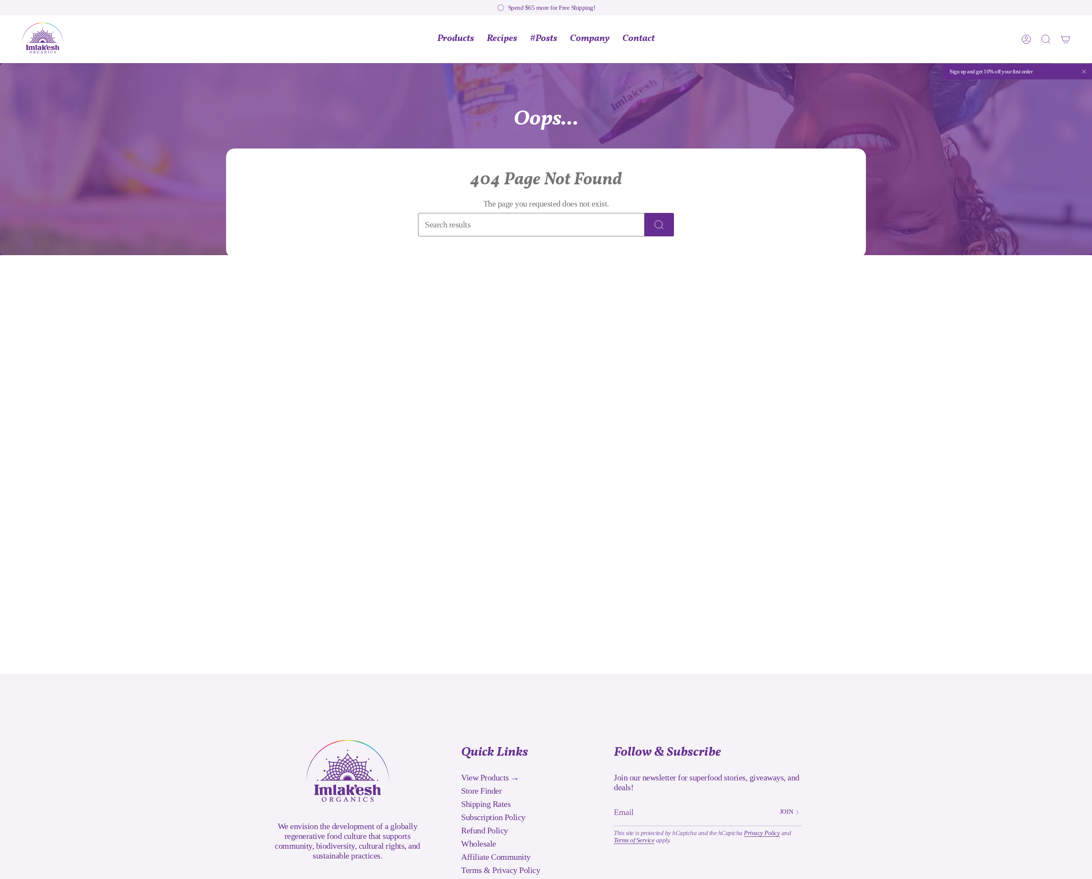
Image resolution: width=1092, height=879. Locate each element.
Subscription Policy (493, 817)
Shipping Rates (486, 804)
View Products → (490, 777)
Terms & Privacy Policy (500, 870)
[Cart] (1065, 39)
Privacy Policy (762, 833)
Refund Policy (484, 830)
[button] (589, 39)
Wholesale (478, 843)
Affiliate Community (496, 857)
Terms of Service (634, 840)
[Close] (1083, 71)
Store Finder (481, 790)
